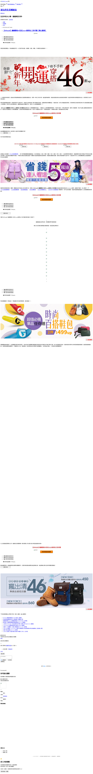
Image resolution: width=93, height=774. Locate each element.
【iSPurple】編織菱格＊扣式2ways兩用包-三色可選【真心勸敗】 (25, 30)
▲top (2, 651)
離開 (7, 771)
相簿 (4, 22)
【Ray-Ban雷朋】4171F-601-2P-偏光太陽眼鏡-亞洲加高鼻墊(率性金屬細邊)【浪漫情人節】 (23, 628)
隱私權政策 (54, 756)
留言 (10, 645)
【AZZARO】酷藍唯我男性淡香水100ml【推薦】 (14, 625)
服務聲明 (58, 756)
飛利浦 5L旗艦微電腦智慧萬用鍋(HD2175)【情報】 (14, 622)
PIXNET (37, 756)
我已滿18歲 (3, 771)
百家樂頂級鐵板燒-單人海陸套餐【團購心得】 (13, 619)
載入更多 (2, 653)
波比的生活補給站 (9, 10)
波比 (2, 638)
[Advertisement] (46, 725)
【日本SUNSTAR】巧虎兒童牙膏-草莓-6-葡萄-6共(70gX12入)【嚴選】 (18, 623)
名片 (4, 25)
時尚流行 (10, 649)
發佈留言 (2, 661)
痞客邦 (7, 645)
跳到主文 (3, 13)
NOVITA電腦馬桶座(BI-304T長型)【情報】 (12, 617)
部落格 (4, 23)
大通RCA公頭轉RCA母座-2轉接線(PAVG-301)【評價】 (15, 626)
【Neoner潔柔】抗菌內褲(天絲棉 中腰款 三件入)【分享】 (15, 631)
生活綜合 (11, 19)
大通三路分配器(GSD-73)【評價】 (10, 630)
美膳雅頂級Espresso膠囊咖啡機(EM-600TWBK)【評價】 (15, 620)
